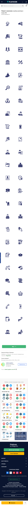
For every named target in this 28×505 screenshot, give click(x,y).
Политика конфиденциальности (14, 483)
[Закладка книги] (20, 293)
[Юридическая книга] (7, 75)
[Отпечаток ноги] (20, 255)
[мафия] (7, 178)
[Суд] (20, 101)
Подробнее (8, 355)
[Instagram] (17, 473)
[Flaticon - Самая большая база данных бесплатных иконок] (12, 2)
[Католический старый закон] (20, 36)
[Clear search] (19, 5)
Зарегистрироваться (14, 479)
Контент (3, 458)
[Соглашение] (7, 242)
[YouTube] (20, 473)
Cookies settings (22, 486)
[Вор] (7, 152)
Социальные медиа (14, 469)
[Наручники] (20, 268)
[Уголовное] (20, 152)
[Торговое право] (7, 139)
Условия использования (14, 482)
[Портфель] (7, 165)
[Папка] (20, 113)
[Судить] (7, 24)
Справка (3, 464)
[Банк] (7, 62)
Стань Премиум (14, 453)
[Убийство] (20, 280)
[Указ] (7, 191)
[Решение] (20, 191)
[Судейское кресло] (20, 216)
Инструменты (4, 461)
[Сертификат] (7, 280)
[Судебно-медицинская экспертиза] (20, 62)
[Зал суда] (20, 75)
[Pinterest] (14, 473)
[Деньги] (20, 24)
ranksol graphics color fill (9, 369)
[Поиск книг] (20, 165)
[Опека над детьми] (20, 88)
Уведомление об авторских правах (10, 486)
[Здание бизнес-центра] (20, 139)
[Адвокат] (20, 49)
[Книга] (7, 319)
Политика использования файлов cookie (14, 485)
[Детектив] (20, 332)
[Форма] (7, 36)
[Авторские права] (20, 178)
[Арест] (7, 49)
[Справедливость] (7, 113)
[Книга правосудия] (20, 306)
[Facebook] (7, 473)
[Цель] (20, 319)
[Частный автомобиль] (7, 332)
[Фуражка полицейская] (20, 242)
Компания (3, 466)
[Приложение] (7, 101)
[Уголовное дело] (7, 126)
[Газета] (7, 306)
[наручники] (7, 255)
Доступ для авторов (14, 450)
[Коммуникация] (7, 268)
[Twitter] (11, 473)
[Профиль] (7, 203)
